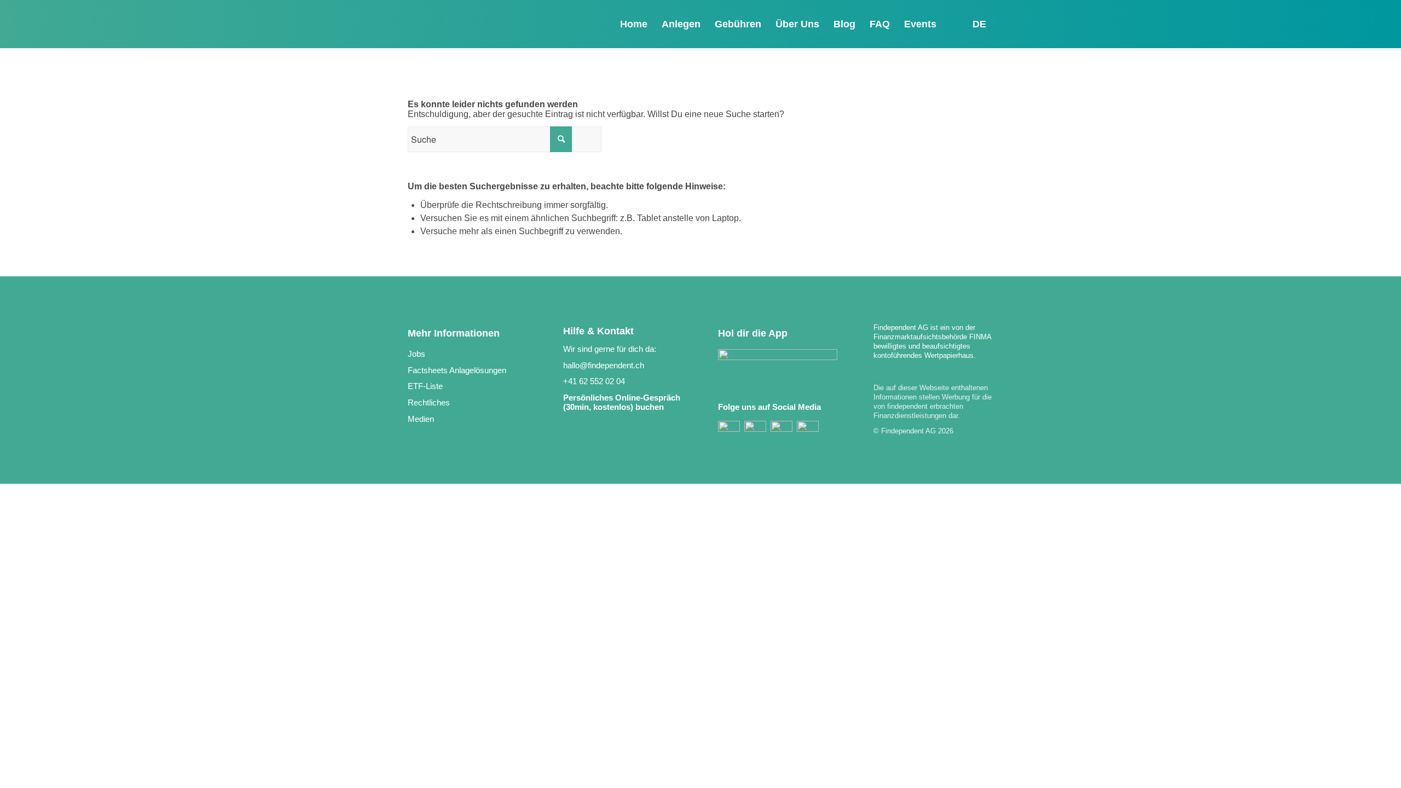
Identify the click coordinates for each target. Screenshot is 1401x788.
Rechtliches (429, 402)
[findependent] (468, 27)
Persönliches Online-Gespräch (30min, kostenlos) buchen (621, 402)
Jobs (416, 353)
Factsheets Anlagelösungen (457, 370)
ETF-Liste (425, 386)
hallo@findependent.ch (603, 365)
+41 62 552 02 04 (594, 381)
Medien (421, 419)
